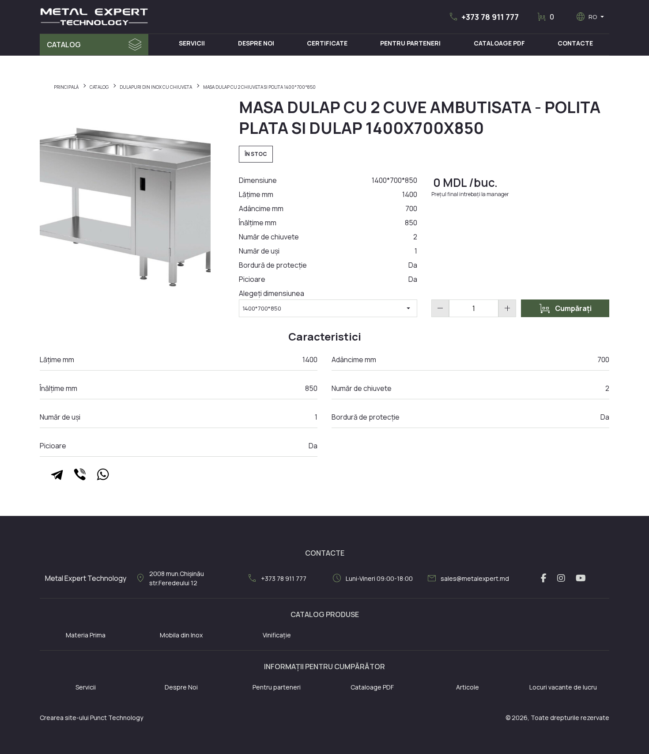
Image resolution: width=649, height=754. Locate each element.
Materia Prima (86, 635)
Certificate (327, 43)
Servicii (192, 43)
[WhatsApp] (102, 474)
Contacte (575, 43)
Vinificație (277, 635)
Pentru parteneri (277, 687)
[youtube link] (581, 578)
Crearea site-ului (64, 717)
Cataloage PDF (499, 43)
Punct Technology (116, 717)
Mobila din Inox (181, 635)
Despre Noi (256, 43)
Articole (467, 687)
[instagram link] (561, 578)
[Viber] (80, 474)
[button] (483, 16)
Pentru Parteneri (410, 43)
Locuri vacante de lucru (563, 687)
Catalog (64, 44)
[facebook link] (544, 578)
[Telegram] (57, 474)
